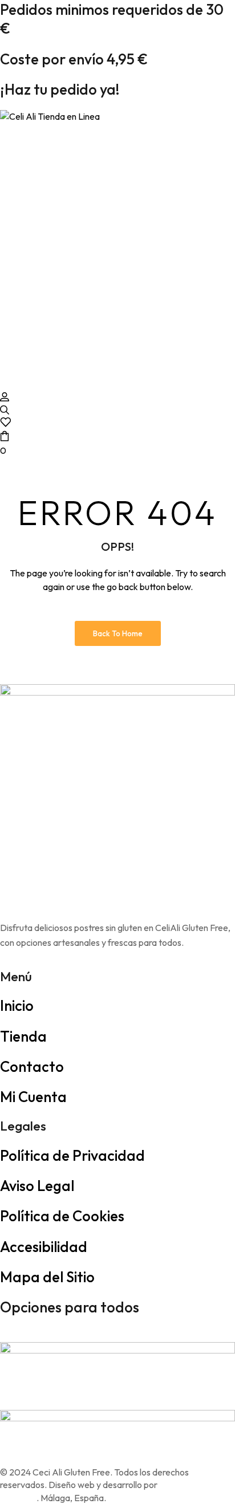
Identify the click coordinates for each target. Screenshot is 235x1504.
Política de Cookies (62, 1215)
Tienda (23, 1036)
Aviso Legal (37, 1185)
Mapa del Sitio (47, 1276)
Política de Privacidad (72, 1155)
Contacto (32, 1066)
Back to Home (118, 633)
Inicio (17, 1005)
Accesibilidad (43, 1246)
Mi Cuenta (33, 1096)
